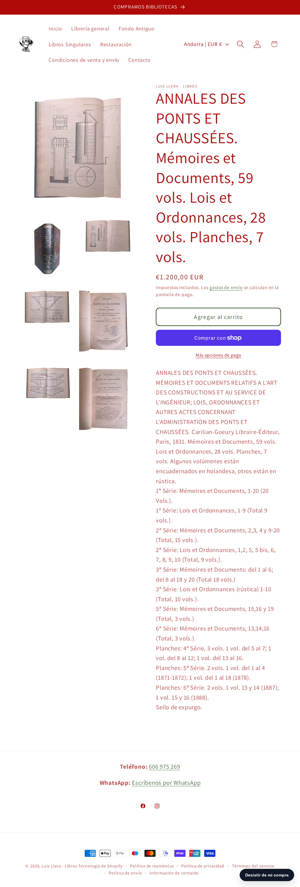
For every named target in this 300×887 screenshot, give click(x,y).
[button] (240, 44)
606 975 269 (164, 766)
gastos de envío (226, 287)
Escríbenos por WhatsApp (166, 783)
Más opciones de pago (218, 355)
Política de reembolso (152, 866)
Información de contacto (174, 873)
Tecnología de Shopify (100, 866)
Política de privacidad (202, 866)
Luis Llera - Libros (59, 866)
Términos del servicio (253, 866)
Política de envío (125, 873)
